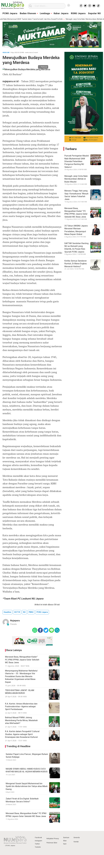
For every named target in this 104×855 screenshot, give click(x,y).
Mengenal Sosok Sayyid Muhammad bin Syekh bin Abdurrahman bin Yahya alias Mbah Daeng (27, 786)
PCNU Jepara (42, 612)
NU (24, 612)
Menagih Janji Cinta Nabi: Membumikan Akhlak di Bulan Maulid (79, 19)
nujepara (15, 620)
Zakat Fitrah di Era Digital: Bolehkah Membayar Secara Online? (22, 800)
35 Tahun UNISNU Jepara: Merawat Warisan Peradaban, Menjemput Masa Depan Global (76, 230)
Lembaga (45, 13)
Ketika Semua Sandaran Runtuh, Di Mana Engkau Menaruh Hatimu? (75, 263)
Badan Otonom (28, 13)
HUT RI (17, 612)
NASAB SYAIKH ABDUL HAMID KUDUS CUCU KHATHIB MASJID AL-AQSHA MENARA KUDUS (26, 770)
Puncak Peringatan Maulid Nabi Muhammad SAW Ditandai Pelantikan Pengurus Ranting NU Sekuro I (76, 161)
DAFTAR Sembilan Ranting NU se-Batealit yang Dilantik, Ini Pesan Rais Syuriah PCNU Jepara (76, 247)
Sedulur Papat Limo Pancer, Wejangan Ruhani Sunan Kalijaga (27, 756)
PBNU (31, 612)
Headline (7, 612)
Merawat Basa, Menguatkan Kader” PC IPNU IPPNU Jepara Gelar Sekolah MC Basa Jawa (26, 815)
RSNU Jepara (78, 13)
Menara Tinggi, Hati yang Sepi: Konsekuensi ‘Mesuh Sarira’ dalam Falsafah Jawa (76, 195)
